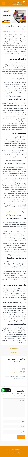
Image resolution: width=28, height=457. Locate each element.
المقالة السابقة (14, 348)
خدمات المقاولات (16, 31)
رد (3, 381)
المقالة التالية (14, 352)
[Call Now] (3, 390)
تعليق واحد (23, 31)
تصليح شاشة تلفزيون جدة (10, 212)
